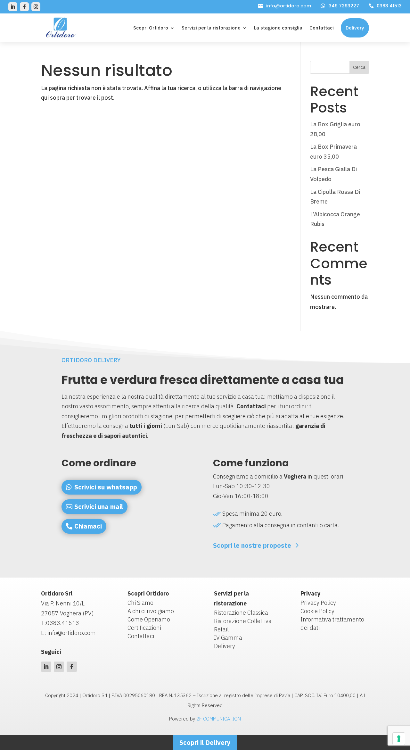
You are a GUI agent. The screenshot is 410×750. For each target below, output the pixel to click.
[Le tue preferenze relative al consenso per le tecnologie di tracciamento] (399, 739)
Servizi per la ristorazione (211, 28)
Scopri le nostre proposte (252, 545)
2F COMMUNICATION (218, 719)
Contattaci (321, 28)
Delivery (355, 28)
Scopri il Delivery (205, 742)
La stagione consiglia (278, 28)
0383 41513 (389, 6)
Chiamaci (88, 526)
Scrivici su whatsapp (105, 487)
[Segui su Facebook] (24, 6)
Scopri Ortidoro (150, 28)
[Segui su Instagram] (35, 6)
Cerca (359, 67)
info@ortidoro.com (288, 6)
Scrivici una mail (98, 506)
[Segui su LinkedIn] (12, 6)
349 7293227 (344, 6)
